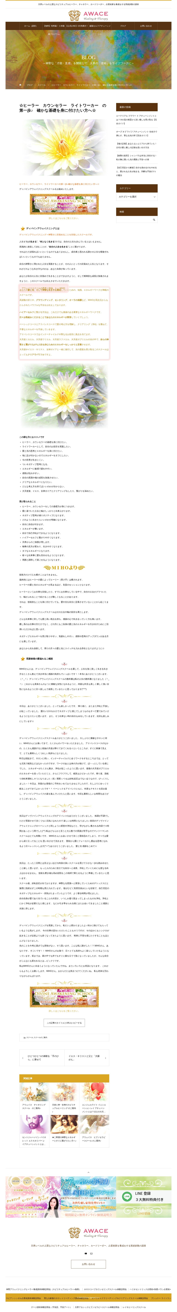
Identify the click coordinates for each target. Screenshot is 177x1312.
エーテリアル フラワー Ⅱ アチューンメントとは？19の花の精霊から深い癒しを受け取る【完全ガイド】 (136, 120)
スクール (29, 1037)
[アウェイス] (88, 15)
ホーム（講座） (31, 26)
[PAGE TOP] (88, 1172)
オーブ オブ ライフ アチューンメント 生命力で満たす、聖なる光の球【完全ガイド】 (136, 134)
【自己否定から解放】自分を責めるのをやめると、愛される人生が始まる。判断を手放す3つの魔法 (136, 171)
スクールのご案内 (40, 1037)
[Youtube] (85, 1253)
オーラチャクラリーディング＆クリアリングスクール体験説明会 (120, 1298)
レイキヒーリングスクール (134, 1307)
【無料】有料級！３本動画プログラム (54, 27)
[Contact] (91, 1253)
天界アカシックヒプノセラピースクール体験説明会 (97, 1307)
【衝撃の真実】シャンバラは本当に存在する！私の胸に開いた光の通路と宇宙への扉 (136, 158)
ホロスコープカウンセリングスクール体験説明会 (105, 1289)
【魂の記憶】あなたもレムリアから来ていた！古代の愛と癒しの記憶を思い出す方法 (136, 146)
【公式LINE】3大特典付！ (77, 26)
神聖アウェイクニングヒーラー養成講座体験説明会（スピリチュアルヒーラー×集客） (43, 1289)
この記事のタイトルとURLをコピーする (64, 1023)
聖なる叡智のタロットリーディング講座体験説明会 (66, 1298)
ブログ (123, 26)
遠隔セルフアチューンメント (100, 27)
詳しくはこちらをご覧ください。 (64, 218)
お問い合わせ (146, 26)
